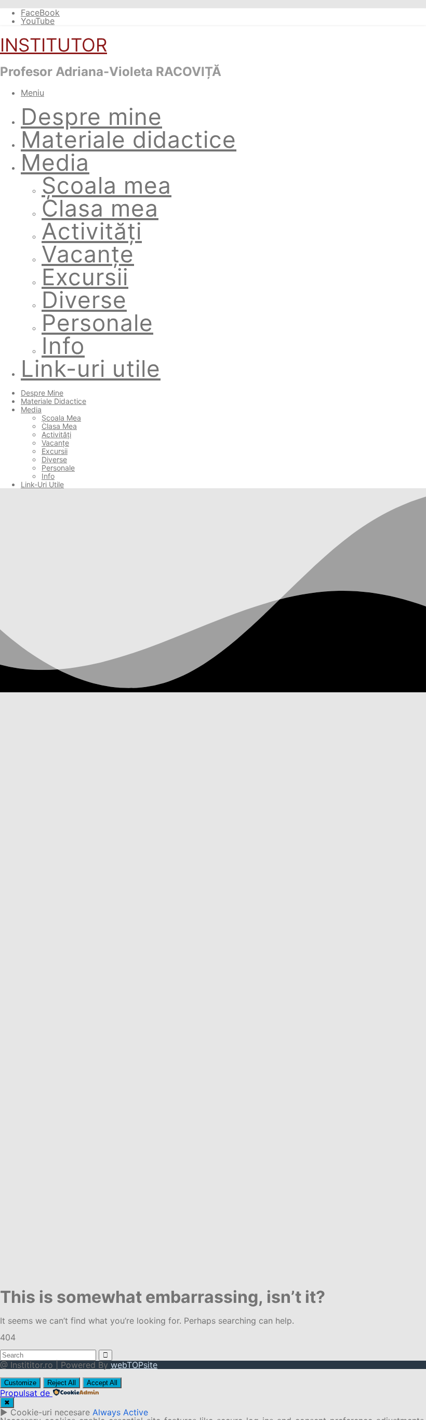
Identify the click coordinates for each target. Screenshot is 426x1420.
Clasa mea (100, 208)
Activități (92, 231)
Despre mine (91, 117)
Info (63, 346)
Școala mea (106, 185)
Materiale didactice (128, 139)
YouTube (38, 21)
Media (55, 162)
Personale (97, 323)
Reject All (61, 1383)
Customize (20, 1383)
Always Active (120, 1412)
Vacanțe (88, 254)
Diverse (84, 300)
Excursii (85, 277)
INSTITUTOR (53, 45)
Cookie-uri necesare (50, 1412)
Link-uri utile (91, 368)
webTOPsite (134, 1365)
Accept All (102, 1383)
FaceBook (40, 12)
